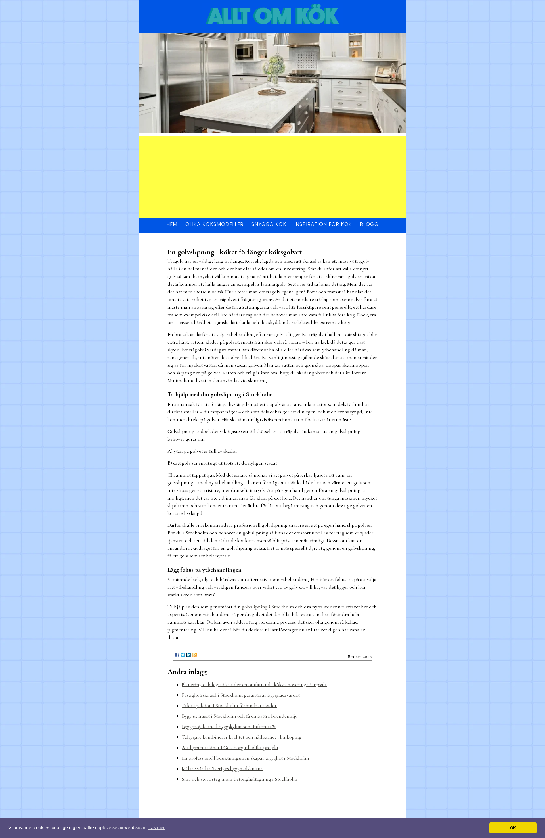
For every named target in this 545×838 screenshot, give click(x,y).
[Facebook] (177, 655)
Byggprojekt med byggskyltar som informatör (229, 726)
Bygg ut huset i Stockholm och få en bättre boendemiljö (240, 716)
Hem (171, 224)
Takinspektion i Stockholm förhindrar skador (229, 705)
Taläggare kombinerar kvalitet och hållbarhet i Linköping (241, 737)
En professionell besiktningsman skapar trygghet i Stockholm (245, 758)
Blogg (369, 224)
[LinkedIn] (188, 655)
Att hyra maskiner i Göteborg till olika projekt (230, 747)
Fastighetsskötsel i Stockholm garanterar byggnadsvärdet (241, 695)
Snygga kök (268, 224)
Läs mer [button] (156, 827)
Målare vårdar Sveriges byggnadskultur (222, 768)
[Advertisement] (272, 175)
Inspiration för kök (323, 224)
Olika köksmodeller (214, 224)
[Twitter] (183, 655)
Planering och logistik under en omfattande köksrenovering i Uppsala (254, 684)
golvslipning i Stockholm (268, 606)
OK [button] (513, 828)
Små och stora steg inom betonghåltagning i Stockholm (239, 779)
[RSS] (194, 655)
